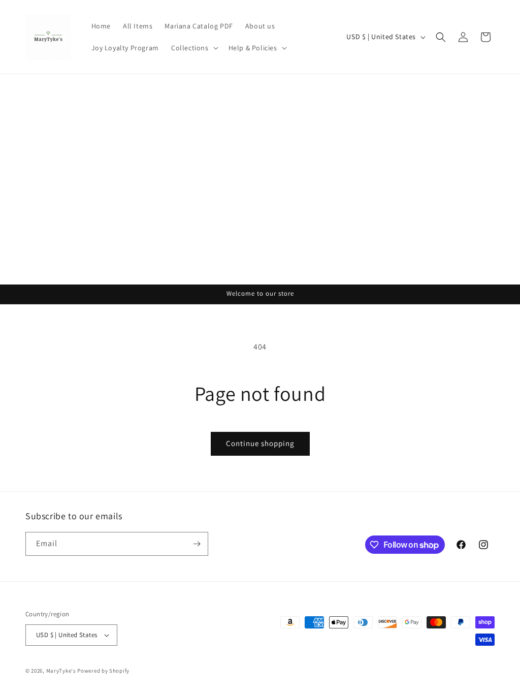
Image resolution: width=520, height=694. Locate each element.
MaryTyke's (61, 670)
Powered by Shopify (103, 670)
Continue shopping (260, 443)
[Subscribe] (196, 544)
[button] (193, 47)
